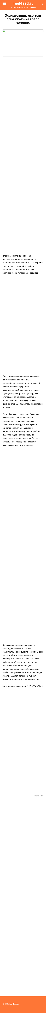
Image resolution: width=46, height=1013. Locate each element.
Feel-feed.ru (23, 3)
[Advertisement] (23, 83)
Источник (38, 796)
